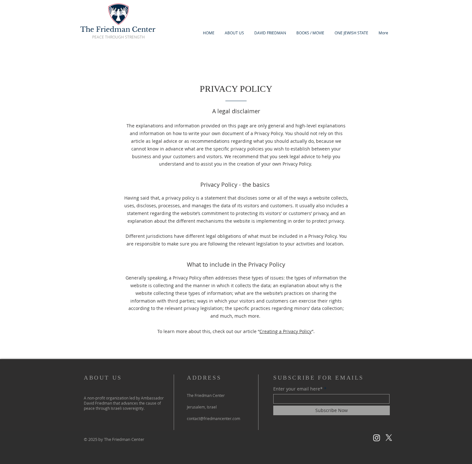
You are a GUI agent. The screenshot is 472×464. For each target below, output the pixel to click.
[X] (388, 437)
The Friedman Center (117, 29)
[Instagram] (376, 437)
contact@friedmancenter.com (213, 418)
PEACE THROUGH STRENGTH (118, 36)
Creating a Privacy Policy (285, 331)
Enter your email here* (298, 389)
